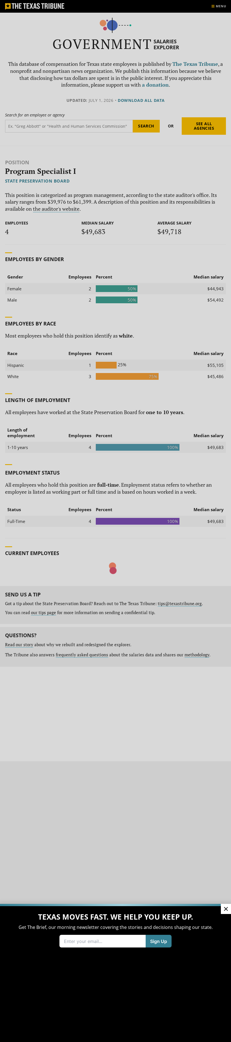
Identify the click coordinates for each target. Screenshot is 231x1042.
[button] (115, 521)
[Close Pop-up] (226, 909)
